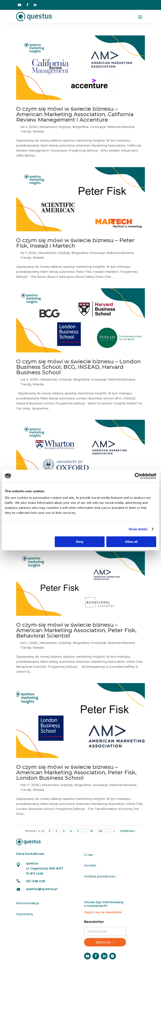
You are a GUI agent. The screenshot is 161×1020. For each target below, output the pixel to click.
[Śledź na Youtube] (19, 4)
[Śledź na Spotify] (112, 956)
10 (91, 831)
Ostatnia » (127, 831)
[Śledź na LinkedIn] (35, 5)
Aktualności (48, 127)
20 (101, 831)
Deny (79, 541)
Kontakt (90, 865)
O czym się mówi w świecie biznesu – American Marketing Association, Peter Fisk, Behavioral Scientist (76, 630)
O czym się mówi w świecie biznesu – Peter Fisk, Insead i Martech (75, 243)
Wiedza (38, 131)
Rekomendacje (27, 903)
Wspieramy (24, 914)
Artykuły (64, 127)
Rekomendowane (120, 127)
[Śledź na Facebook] (27, 5)
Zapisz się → (104, 942)
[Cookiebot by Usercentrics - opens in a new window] (137, 476)
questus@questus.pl (41, 889)
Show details (138, 529)
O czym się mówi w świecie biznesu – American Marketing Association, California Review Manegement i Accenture (75, 114)
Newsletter (94, 922)
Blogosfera (80, 127)
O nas (88, 855)
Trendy (25, 131)
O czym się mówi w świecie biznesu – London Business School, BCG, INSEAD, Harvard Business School (78, 367)
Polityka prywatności (100, 876)
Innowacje (98, 127)
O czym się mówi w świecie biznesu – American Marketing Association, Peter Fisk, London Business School (76, 772)
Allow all (131, 541)
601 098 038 (35, 881)
